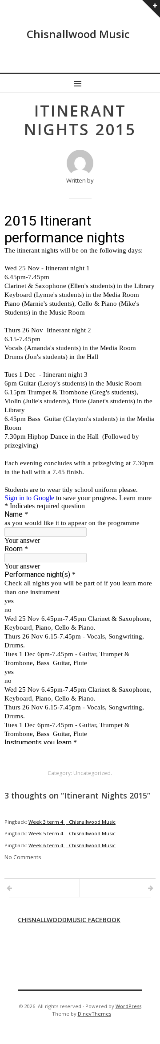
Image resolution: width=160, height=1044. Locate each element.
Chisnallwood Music (78, 34)
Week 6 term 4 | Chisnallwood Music (72, 845)
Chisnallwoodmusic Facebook (69, 919)
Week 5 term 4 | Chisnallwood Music (72, 833)
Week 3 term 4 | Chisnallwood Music (72, 821)
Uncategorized (92, 773)
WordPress (128, 1006)
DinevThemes (94, 1013)
